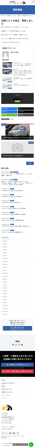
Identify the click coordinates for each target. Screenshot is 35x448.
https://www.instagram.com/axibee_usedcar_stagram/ (13, 436)
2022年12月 (5, 273)
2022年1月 (4, 302)
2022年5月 (4, 290)
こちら (4, 42)
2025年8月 (4, 250)
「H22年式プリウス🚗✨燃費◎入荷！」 (11, 202)
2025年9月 (4, 247)
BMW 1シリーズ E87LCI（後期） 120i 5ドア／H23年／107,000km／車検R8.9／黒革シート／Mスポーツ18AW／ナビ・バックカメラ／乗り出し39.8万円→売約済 (22, 73)
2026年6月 (4, 244)
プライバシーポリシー (6, 395)
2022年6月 (4, 288)
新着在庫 (10, 67)
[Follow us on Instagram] (17, 433)
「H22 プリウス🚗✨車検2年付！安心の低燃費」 (13, 208)
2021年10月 (5, 311)
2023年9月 (4, 267)
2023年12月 (5, 261)
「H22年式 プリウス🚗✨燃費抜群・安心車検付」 (14, 214)
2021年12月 (5, 305)
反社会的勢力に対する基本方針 (8, 383)
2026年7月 (4, 241)
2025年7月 (4, 252)
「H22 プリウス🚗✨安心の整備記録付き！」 (13, 232)
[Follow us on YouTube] (14, 433)
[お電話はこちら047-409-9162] (31, 444)
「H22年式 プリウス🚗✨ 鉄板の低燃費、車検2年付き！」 (16, 226)
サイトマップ (4, 398)
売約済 (11, 179)
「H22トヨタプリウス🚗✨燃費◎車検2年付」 (13, 220)
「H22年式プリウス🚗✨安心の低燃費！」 (12, 196)
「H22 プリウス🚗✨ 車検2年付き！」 (21, 85)
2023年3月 (4, 270)
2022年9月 (4, 279)
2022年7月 (4, 285)
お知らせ (10, 81)
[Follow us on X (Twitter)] (6, 433)
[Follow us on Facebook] (2, 433)
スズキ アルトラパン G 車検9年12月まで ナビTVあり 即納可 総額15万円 (22, 64)
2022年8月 (4, 282)
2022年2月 (4, 299)
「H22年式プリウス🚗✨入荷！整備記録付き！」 (22, 79)
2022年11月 (5, 276)
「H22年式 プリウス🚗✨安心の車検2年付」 (12, 190)
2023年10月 (5, 264)
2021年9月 (4, 314)
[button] (17, 365)
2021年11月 (5, 308)
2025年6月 (4, 255)
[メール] (10, 433)
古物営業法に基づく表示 (6, 389)
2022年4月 (4, 293)
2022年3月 (4, 296)
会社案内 (3, 380)
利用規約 (3, 386)
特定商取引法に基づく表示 (7, 392)
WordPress (9, 445)
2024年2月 (4, 258)
